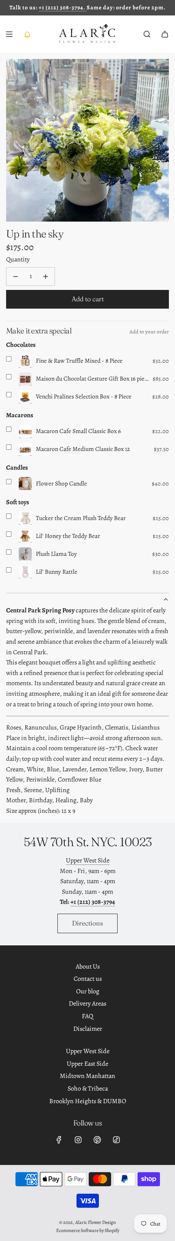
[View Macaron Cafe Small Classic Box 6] (25, 431)
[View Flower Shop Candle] (25, 483)
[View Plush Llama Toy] (25, 553)
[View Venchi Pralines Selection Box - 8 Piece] (25, 396)
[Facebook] (59, 1140)
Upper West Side (87, 860)
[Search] (147, 34)
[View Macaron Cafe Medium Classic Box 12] (25, 449)
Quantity (18, 259)
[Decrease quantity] (15, 276)
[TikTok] (116, 1140)
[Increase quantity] (46, 276)
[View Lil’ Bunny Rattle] (25, 571)
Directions (87, 923)
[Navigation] (9, 34)
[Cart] (165, 34)
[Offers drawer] (27, 34)
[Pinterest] (97, 1140)
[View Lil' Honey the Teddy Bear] (25, 535)
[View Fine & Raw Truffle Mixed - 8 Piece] (25, 361)
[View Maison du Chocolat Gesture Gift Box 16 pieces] (25, 378)
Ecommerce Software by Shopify (87, 1230)
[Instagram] (78, 1140)
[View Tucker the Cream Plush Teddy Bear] (25, 518)
